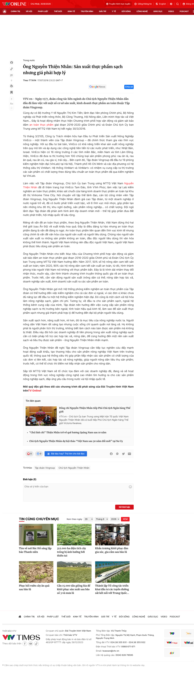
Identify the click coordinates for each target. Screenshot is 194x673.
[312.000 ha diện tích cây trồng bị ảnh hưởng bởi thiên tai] (74, 534)
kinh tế (71, 11)
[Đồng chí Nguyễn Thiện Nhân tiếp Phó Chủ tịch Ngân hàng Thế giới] (41, 416)
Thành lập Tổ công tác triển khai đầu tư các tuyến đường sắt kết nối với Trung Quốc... (112, 589)
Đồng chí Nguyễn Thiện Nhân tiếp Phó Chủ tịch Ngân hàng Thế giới (94, 410)
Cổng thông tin (145, 4)
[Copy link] (11, 69)
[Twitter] (123, 454)
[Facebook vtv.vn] (172, 4)
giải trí (102, 11)
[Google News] (97, 86)
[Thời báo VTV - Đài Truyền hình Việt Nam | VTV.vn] (14, 4)
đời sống (126, 11)
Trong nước (29, 60)
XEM (125, 519)
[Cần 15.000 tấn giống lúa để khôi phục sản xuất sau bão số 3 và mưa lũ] (74, 572)
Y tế (114, 11)
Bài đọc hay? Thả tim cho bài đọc (68, 453)
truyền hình (87, 11)
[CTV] (172, 643)
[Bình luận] (11, 75)
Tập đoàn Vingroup (45, 467)
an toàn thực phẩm (41, 124)
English (162, 4)
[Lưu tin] (11, 92)
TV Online (34, 390)
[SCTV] (172, 652)
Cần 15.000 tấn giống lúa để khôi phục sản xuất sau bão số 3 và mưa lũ (73, 589)
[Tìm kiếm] (178, 4)
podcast (184, 11)
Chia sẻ (129, 87)
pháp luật (43, 11)
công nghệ (142, 11)
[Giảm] (11, 108)
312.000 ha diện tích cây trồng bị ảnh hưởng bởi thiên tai (71, 552)
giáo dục (157, 11)
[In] (11, 86)
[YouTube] (30, 643)
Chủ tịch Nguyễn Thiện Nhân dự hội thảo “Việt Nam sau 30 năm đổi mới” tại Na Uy (76, 441)
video (171, 11)
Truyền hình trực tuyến (119, 4)
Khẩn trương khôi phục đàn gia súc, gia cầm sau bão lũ (111, 550)
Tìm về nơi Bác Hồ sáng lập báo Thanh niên (35, 550)
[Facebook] (11, 62)
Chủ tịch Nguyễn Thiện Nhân (74, 467)
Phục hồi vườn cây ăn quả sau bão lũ (34, 587)
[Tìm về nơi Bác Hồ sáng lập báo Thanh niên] (36, 534)
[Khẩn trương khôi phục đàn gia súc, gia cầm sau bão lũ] (112, 534)
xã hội (29, 11)
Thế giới (58, 11)
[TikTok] (36, 643)
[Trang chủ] (4, 11)
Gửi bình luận (124, 507)
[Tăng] (11, 98)
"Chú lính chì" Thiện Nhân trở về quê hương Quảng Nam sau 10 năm (67, 432)
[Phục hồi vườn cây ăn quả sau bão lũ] (36, 572)
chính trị (15, 11)
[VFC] (172, 633)
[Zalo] (117, 454)
